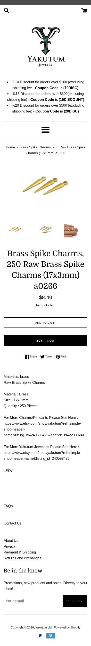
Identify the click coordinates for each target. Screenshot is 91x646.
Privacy (10, 546)
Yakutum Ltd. (43, 627)
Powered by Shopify (67, 627)
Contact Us (13, 523)
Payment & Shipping (20, 552)
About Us (11, 540)
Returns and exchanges (22, 558)
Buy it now (45, 340)
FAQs (8, 506)
